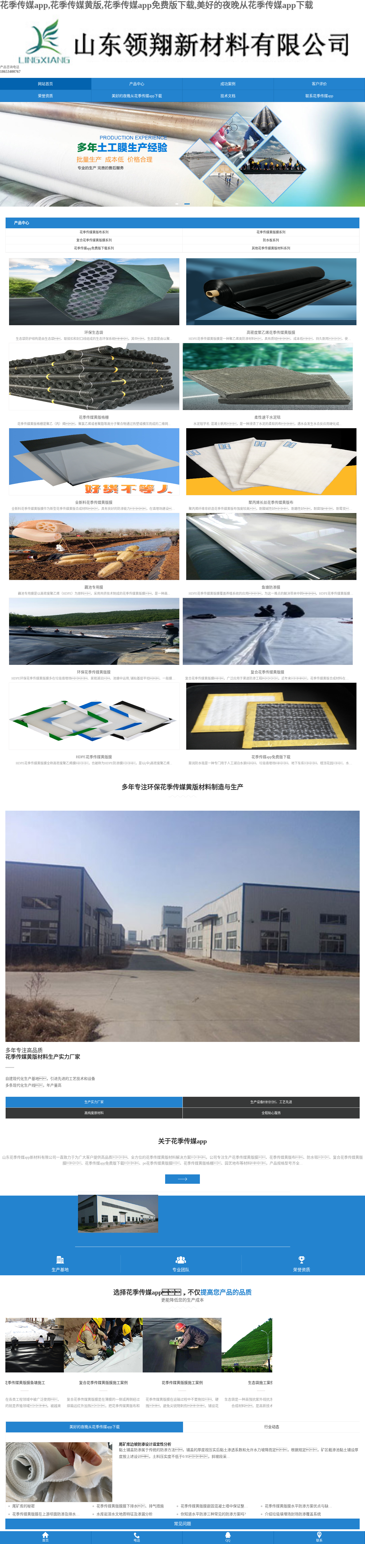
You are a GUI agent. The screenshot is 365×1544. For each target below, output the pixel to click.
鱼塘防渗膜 (271, 587)
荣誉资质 (45, 96)
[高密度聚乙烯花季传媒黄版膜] (271, 291)
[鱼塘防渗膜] (271, 546)
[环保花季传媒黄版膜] (94, 631)
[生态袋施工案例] (83, 1345)
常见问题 (182, 1524)
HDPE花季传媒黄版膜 (94, 757)
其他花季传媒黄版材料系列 (271, 248)
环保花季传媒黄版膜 (94, 672)
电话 (137, 1540)
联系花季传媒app (319, 96)
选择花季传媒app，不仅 (182, 1292)
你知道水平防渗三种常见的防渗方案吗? (213, 1514)
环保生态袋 (93, 333)
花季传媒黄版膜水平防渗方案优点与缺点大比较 (300, 1506)
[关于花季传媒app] (182, 1179)
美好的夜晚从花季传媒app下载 (137, 96)
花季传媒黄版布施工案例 (240, 1383)
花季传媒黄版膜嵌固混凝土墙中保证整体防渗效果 (216, 1506)
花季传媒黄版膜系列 (271, 232)
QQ (228, 1540)
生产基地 (60, 1270)
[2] (182, 154)
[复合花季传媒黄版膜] (268, 631)
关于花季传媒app (182, 1141)
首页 (45, 1540)
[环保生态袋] (94, 291)
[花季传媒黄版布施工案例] (240, 1345)
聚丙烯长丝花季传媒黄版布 (270, 502)
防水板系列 (271, 240)
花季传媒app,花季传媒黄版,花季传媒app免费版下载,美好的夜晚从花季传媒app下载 (156, 5)
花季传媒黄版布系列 (94, 232)
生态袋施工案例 (83, 1383)
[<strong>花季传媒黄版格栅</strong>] (94, 376)
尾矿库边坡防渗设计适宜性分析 (145, 1444)
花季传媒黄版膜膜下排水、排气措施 (130, 1506)
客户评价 (319, 84)
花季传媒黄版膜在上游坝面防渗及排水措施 (47, 1514)
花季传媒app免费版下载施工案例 (162, 1383)
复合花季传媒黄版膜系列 (94, 240)
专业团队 (180, 1270)
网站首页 (45, 84)
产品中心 (136, 84)
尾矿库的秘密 (23, 1506)
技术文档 (227, 96)
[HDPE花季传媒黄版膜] (94, 716)
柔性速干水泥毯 (267, 417)
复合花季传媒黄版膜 (267, 672)
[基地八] (182, 1219)
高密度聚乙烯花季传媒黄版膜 (271, 333)
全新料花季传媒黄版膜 (93, 502)
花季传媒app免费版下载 (270, 757)
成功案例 (227, 84)
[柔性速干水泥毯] (268, 376)
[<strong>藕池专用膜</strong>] (94, 546)
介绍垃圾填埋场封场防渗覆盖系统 (293, 1514)
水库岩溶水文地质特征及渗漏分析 (124, 1514)
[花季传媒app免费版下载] (271, 716)
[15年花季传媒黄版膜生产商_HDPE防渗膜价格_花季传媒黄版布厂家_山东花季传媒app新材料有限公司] (182, 64)
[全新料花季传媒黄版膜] (94, 461)
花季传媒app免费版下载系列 (94, 248)
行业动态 (271, 1427)
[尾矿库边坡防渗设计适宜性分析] (59, 1501)
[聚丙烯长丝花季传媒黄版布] (271, 461)
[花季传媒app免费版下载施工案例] (161, 1345)
